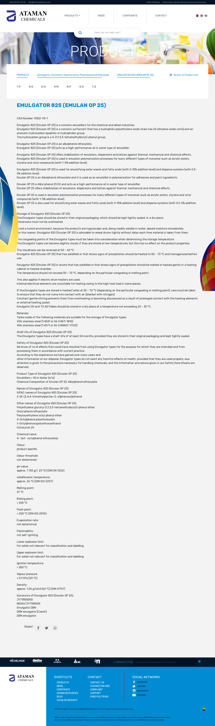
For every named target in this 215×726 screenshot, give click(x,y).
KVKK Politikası (153, 2)
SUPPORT (95, 693)
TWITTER (141, 686)
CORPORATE (130, 15)
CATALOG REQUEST (67, 700)
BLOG (60, 696)
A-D (31, 86)
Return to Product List (186, 75)
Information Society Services (175, 2)
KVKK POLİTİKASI (99, 696)
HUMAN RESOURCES (67, 693)
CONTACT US (97, 682)
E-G (43, 86)
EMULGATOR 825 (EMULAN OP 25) (135, 75)
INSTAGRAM (142, 691)
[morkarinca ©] (204, 709)
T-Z (94, 86)
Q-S (81, 86)
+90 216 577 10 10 (17, 2)
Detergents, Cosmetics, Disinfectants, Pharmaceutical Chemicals (73, 75)
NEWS (101, 15)
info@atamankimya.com (39, 2)
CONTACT (161, 15)
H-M (56, 86)
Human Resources (197, 2)
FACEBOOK (142, 682)
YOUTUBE (141, 695)
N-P (69, 86)
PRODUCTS (23, 75)
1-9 (18, 86)
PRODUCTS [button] (71, 15)
